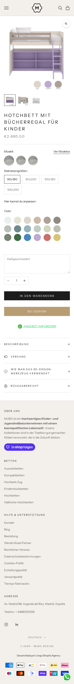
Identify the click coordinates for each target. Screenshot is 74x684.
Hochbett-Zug (13, 482)
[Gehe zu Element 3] (36, 100)
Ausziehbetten (13, 468)
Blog (7, 529)
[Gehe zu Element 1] (10, 100)
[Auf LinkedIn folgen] (17, 624)
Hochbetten (12, 495)
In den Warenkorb (37, 295)
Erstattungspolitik (15, 570)
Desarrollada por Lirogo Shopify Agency (38, 655)
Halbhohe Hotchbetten (19, 502)
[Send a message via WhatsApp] (67, 677)
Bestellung (11, 536)
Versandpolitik (13, 577)
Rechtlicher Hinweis (17, 550)
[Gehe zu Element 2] (23, 100)
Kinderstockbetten (16, 489)
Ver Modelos (61, 151)
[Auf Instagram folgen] (6, 624)
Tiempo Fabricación (16, 583)
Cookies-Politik (14, 563)
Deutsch (35, 637)
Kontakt (9, 523)
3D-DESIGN (36, 311)
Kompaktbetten (14, 475)
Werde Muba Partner (17, 543)
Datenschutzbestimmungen (22, 556)
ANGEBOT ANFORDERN (39, 326)
